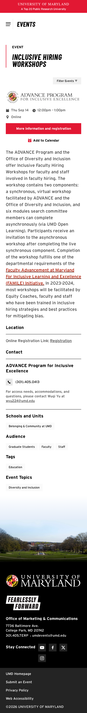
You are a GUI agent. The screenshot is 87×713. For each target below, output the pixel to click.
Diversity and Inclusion (24, 487)
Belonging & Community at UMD (30, 426)
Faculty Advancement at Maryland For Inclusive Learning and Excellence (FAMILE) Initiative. (43, 276)
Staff (61, 447)
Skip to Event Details (57, 72)
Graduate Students (22, 447)
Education (15, 467)
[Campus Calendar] (26, 24)
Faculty (46, 447)
